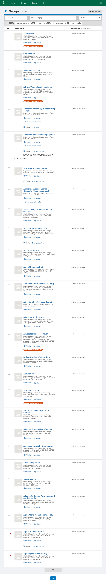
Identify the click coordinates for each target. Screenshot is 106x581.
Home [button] (13, 3)
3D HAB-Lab (28, 33)
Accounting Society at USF (35, 228)
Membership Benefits (34, 122)
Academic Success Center (35, 168)
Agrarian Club (29, 374)
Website (28, 42)
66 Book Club (29, 54)
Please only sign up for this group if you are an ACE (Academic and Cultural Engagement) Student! (38, 154)
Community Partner (61, 23)
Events (34, 3)
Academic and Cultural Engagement (39, 135)
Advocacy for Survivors (33, 317)
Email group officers (38, 151)
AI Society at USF (31, 390)
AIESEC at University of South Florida (36, 411)
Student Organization (25, 23)
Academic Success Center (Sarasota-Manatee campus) (36, 190)
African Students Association (36, 357)
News (45, 3)
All (10, 23)
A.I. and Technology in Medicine (37, 87)
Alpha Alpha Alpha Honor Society (38, 515)
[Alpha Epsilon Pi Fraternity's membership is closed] (9, 555)
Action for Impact (31, 250)
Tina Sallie (35, 127)
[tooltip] (11, 533)
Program (76, 23)
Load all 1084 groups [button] (53, 570)
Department (44, 23)
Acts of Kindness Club (33, 267)
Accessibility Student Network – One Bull (37, 210)
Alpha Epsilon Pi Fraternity (35, 553)
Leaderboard (95, 11)
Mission (38, 43)
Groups (23, 3)
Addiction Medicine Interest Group (38, 284)
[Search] (24, 18)
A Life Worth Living (31, 70)
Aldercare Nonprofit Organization (38, 446)
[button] (4, 3)
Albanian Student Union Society (37, 429)
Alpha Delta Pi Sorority (33, 531)
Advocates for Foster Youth (35, 334)
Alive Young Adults (31, 463)
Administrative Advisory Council (37, 302)
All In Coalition (29, 479)
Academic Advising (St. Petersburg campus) (39, 110)
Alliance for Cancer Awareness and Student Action (39, 497)
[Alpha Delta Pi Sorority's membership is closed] (9, 533)
